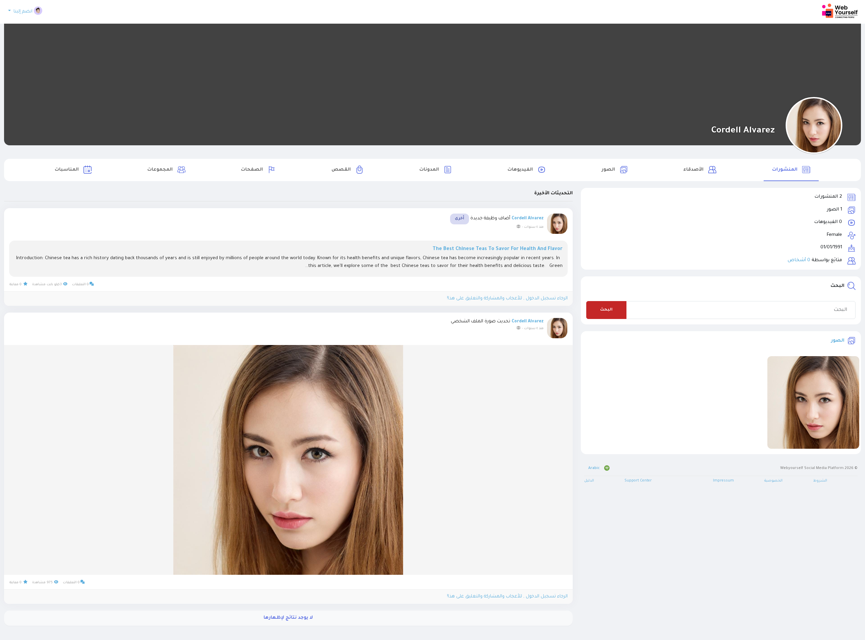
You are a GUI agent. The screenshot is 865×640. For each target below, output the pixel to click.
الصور (837, 341)
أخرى (459, 219)
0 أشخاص (799, 260)
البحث (606, 310)
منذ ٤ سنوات (534, 227)
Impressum (723, 481)
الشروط (820, 481)
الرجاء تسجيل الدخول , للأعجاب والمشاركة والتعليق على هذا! (507, 298)
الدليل (589, 481)
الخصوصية (773, 481)
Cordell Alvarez (743, 131)
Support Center (638, 481)
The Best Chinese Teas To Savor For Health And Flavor (497, 249)
